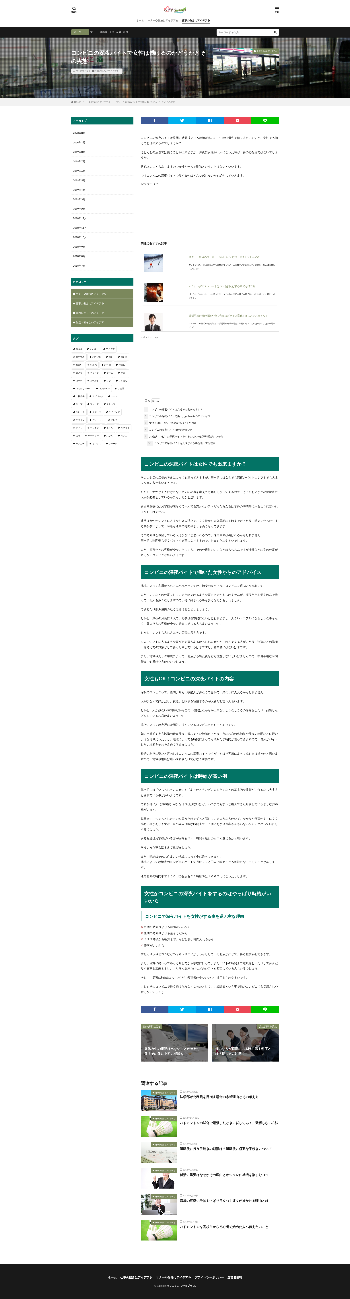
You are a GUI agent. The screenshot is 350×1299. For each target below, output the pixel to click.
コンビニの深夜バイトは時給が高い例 (168, 429)
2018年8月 (79, 256)
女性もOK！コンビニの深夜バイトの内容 (171, 422)
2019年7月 (79, 161)
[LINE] (265, 120)
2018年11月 (80, 227)
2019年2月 (79, 208)
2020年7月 (79, 142)
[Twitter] (182, 120)
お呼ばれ (96, 357)
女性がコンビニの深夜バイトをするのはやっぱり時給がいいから (184, 436)
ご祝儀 (120, 388)
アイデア (110, 349)
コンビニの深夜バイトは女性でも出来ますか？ (174, 409)
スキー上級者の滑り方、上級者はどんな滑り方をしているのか (224, 256)
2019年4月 (79, 189)
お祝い (79, 364)
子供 (111, 32)
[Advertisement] (210, 211)
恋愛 (118, 32)
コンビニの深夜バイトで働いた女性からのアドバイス (177, 416)
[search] (275, 32)
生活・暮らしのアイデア (90, 322)
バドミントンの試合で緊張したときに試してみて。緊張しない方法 (229, 1123)
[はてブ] (210, 120)
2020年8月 (79, 132)
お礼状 (124, 357)
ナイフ (79, 427)
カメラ (79, 372)
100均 (79, 349)
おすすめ (80, 357)
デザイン (80, 420)
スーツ (114, 396)
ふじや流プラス (186, 1285)
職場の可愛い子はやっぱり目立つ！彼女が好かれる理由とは (224, 1201)
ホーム (140, 20)
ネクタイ (125, 427)
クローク (94, 372)
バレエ (124, 435)
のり (78, 435)
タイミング (114, 412)
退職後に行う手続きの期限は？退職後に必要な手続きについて (226, 1149)
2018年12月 (80, 218)
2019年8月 (79, 151)
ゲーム (109, 372)
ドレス (114, 420)
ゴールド (94, 380)
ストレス (110, 404)
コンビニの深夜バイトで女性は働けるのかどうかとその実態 (145, 102)
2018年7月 (79, 265)
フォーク (113, 443)
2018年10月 (80, 237)
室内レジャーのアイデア (90, 312)
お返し (121, 364)
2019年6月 (79, 170)
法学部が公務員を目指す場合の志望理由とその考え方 (219, 1097)
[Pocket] (237, 120)
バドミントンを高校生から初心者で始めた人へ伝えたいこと (224, 1227)
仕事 (125, 32)
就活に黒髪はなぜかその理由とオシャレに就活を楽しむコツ (224, 1175)
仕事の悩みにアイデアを (196, 20)
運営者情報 (235, 1277)
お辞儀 (107, 364)
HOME (77, 102)
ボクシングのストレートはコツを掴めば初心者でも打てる (222, 286)
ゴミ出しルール (83, 388)
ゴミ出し (122, 380)
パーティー (93, 435)
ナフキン (94, 427)
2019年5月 (79, 180)
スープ (79, 404)
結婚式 (103, 32)
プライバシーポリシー (209, 1277)
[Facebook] (154, 120)
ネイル (109, 427)
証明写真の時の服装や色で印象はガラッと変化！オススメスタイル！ (228, 315)
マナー (94, 32)
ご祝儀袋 (80, 396)
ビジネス (96, 443)
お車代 (93, 364)
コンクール (104, 388)
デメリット (97, 420)
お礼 (111, 357)
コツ (108, 380)
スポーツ (96, 412)
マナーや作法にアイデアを (163, 20)
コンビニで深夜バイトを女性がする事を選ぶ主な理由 (181, 443)
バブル (109, 435)
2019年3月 (79, 199)
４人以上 (94, 349)
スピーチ (80, 412)
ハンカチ (80, 443)
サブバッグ (97, 396)
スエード (94, 404)
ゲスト (124, 372)
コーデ (79, 380)
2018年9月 (79, 246)
